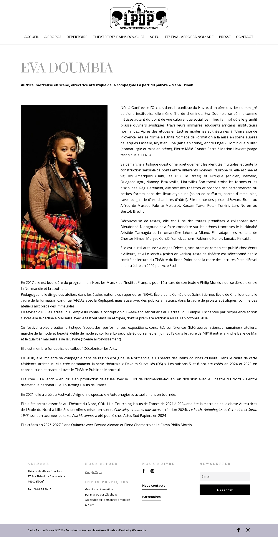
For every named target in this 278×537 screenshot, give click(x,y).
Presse (225, 37)
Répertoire (77, 37)
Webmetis (139, 530)
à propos (52, 37)
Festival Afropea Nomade (189, 37)
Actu (154, 37)
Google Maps (93, 472)
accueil (31, 37)
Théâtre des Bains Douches (118, 37)
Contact (244, 37)
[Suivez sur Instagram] (152, 471)
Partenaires (151, 497)
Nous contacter (154, 485)
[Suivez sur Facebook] (143, 471)
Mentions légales (105, 530)
